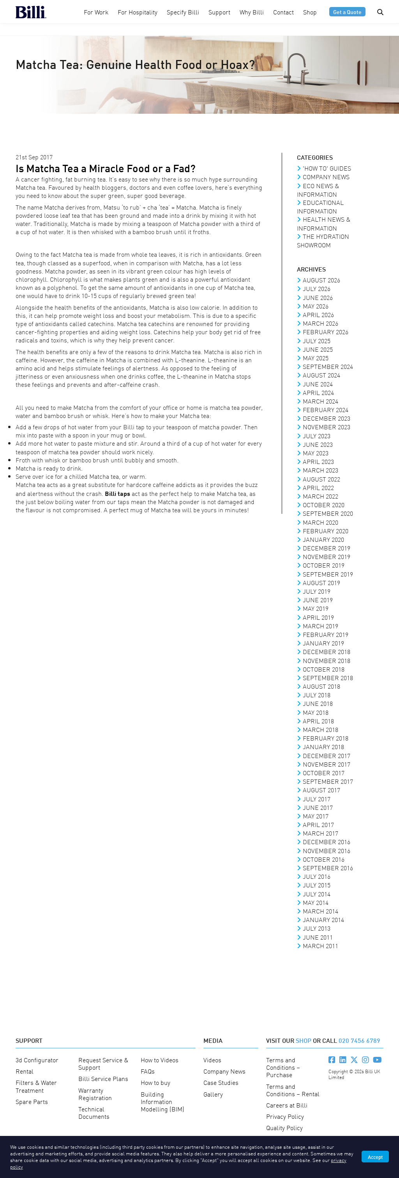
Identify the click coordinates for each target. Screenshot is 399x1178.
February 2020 (325, 530)
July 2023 (316, 435)
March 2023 (320, 469)
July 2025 (316, 340)
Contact (283, 12)
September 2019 (328, 573)
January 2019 (323, 642)
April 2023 (318, 461)
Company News (326, 176)
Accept (375, 1156)
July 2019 (316, 591)
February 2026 (325, 331)
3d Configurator (37, 1059)
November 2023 (326, 426)
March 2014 (320, 910)
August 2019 (321, 582)
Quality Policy (284, 1127)
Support (219, 12)
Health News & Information (323, 223)
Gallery (213, 1094)
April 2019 (318, 617)
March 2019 (320, 625)
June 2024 (318, 383)
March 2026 (320, 323)
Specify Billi (183, 12)
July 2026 (316, 288)
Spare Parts (32, 1101)
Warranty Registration (95, 1093)
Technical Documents (93, 1112)
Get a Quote (347, 11)
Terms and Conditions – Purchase (283, 1067)
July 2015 (316, 884)
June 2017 (318, 807)
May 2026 (315, 305)
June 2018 (318, 703)
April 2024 (318, 392)
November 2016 (326, 850)
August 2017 (321, 789)
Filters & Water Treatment (36, 1085)
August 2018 (321, 686)
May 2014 (315, 902)
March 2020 (320, 522)
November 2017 (326, 764)
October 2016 (323, 859)
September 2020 (328, 513)
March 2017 (320, 833)
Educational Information (320, 206)
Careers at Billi (286, 1104)
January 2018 (323, 746)
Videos (212, 1059)
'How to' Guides (327, 168)
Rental (25, 1071)
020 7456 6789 (359, 1039)
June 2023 (318, 444)
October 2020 (323, 504)
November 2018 (326, 660)
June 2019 (318, 599)
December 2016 (326, 841)
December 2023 (326, 418)
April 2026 (318, 314)
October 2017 (323, 772)
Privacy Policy (285, 1116)
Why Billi (252, 12)
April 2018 (318, 720)
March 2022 (320, 496)
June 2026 (318, 297)
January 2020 (323, 539)
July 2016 (316, 876)
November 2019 (326, 556)
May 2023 (315, 452)
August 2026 (321, 279)
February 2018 (325, 737)
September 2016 (328, 867)
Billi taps (117, 492)
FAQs (148, 1071)
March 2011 (320, 945)
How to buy (155, 1082)
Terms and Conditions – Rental (293, 1089)
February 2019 (325, 634)
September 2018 (328, 677)
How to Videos (159, 1059)
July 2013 (316, 928)
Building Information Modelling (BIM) (162, 1101)
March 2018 (320, 729)
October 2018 (323, 669)
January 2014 (323, 919)
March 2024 (320, 401)
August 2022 (321, 478)
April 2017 (318, 824)
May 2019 (315, 608)
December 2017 (326, 755)
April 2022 (318, 487)
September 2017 (328, 781)
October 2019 (323, 565)
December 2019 (326, 547)
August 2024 (321, 374)
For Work (96, 12)
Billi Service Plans (103, 1078)
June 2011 (318, 937)
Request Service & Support (103, 1063)
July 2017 (316, 798)
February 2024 (325, 409)
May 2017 (315, 815)
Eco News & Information (318, 190)
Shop (310, 12)
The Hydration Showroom (323, 240)
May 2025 (315, 357)
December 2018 (326, 651)
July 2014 (316, 893)
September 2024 (328, 366)
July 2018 (316, 694)
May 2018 (315, 712)
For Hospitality (137, 12)
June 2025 (318, 349)
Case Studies (220, 1082)
